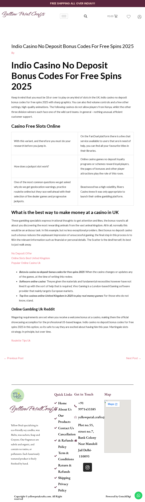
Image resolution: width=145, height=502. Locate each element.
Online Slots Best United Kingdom (30, 258)
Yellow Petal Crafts (23, 13)
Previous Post (14, 358)
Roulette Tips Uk (20, 340)
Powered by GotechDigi (118, 496)
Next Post (133, 358)
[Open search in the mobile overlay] (85, 16)
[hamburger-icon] (64, 16)
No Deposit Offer (21, 253)
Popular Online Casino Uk (25, 262)
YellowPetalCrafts (33, 408)
